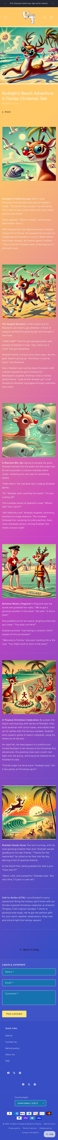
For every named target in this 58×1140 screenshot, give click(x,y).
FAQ (7, 1061)
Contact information (30, 1132)
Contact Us (11, 1042)
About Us (10, 1054)
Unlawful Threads (17, 1124)
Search (9, 1035)
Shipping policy (45, 1128)
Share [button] (8, 112)
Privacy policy (14, 1128)
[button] (6, 17)
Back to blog (31, 949)
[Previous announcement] (5, 4)
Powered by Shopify (33, 1124)
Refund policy (12, 1048)
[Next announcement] (53, 4)
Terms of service (30, 1128)
